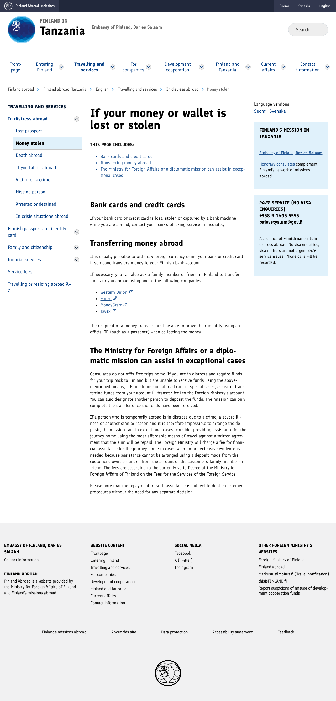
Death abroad (29, 155)
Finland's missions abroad (64, 632)
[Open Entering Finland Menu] (61, 67)
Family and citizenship (30, 247)
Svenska (304, 6)
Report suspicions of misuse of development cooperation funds (293, 591)
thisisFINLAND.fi (273, 581)
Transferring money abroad (126, 162)
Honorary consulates (277, 164)
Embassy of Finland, (291, 152)
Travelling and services (137, 89)
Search (320, 29)
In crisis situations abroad (42, 216)
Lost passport (29, 131)
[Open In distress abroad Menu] (76, 119)
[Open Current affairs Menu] (283, 67)
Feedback (285, 632)
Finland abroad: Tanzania (64, 89)
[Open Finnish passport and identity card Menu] (76, 232)
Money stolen (30, 143)
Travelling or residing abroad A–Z (39, 287)
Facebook (183, 553)
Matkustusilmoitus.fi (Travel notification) (294, 573)
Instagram (184, 567)
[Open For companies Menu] (148, 67)
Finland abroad (21, 89)
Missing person (30, 192)
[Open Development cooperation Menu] (201, 67)
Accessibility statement (232, 632)
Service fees (20, 272)
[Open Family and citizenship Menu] (76, 247)
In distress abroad (181, 89)
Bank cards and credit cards (127, 156)
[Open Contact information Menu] (327, 67)
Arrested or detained (36, 204)
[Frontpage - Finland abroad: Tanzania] (21, 29)
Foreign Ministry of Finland (281, 559)
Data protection (174, 632)
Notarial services (24, 259)
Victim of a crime (33, 180)
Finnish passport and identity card (37, 232)
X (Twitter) (184, 560)
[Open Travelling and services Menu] (112, 67)
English (101, 89)
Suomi (284, 6)
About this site (123, 632)
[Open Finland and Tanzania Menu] (248, 67)
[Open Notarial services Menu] (76, 260)
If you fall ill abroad (36, 168)
